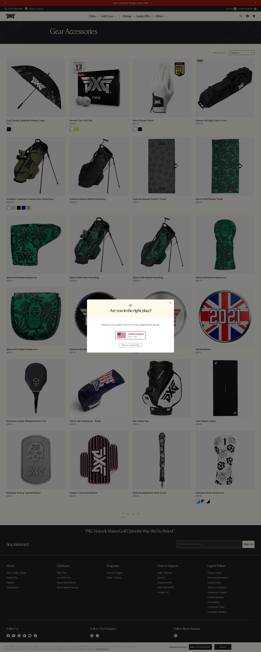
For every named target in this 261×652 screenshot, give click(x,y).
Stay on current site (130, 345)
